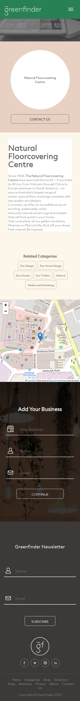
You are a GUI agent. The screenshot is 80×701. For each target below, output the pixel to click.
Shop (47, 680)
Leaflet (31, 380)
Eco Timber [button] (43, 275)
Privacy (41, 684)
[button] (40, 336)
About (54, 684)
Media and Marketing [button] (41, 285)
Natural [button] (60, 275)
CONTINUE (40, 494)
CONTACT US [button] (40, 119)
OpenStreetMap (57, 380)
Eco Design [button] (27, 266)
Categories (32, 680)
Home (16, 680)
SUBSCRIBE (40, 621)
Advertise (26, 684)
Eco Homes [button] (23, 275)
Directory (61, 680)
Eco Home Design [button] (51, 266)
